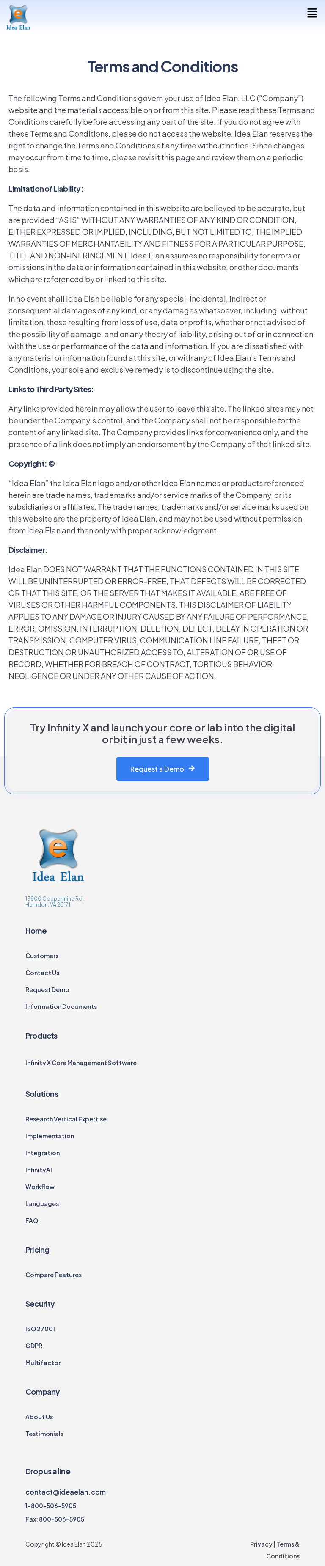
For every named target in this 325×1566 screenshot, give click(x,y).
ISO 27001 (40, 1328)
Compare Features (53, 1274)
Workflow (40, 1186)
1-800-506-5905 (50, 1505)
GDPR (33, 1345)
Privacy (261, 1544)
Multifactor (43, 1362)
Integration (42, 1153)
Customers (41, 955)
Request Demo (47, 989)
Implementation (49, 1136)
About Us (39, 1416)
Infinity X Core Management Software (81, 1062)
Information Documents (61, 1006)
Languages (42, 1203)
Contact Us (42, 972)
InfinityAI (38, 1169)
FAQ (31, 1220)
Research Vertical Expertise (66, 1119)
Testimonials (44, 1433)
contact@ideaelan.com (65, 1491)
